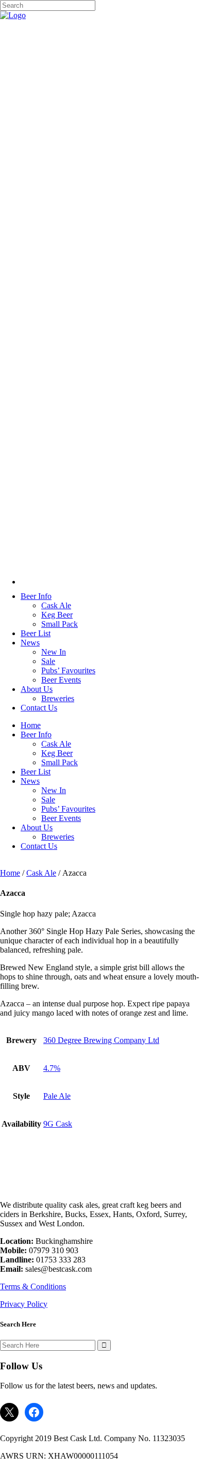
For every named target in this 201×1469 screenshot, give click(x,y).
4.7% (51, 1068)
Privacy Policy (23, 1304)
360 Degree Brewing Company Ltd (101, 1040)
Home (10, 872)
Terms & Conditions (33, 1286)
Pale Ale (57, 1096)
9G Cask (57, 1123)
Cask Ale (41, 872)
